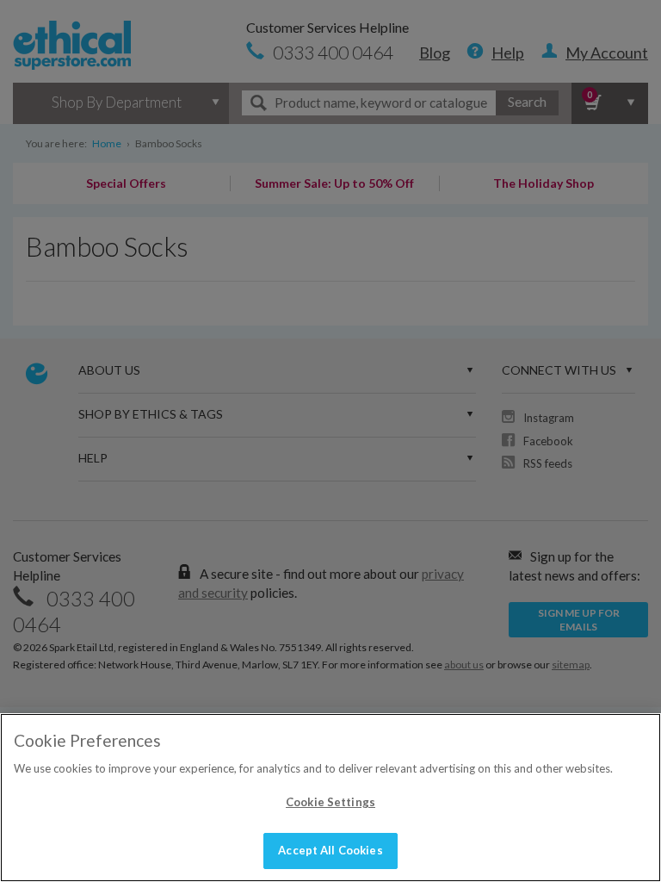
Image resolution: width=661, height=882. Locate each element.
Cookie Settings (330, 802)
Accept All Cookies (330, 850)
